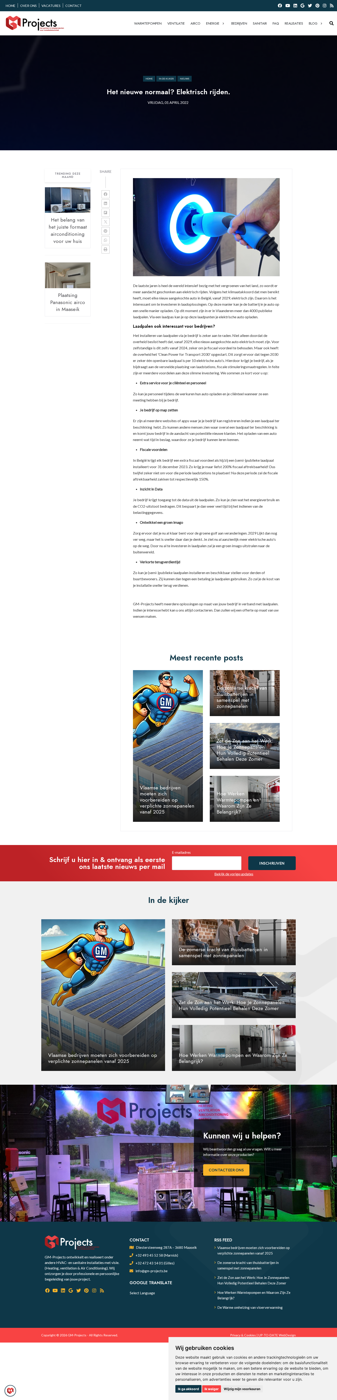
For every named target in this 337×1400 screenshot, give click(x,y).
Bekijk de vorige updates (233, 874)
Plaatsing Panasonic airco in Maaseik (67, 302)
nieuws (184, 78)
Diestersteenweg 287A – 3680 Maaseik (166, 1247)
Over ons (28, 6)
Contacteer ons (226, 1170)
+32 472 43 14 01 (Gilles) (154, 1263)
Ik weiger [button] (211, 1389)
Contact (73, 6)
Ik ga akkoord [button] (188, 1389)
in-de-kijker (166, 78)
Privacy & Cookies (243, 1335)
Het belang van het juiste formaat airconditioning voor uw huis (68, 230)
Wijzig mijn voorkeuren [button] (242, 1389)
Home (10, 6)
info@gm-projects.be (151, 1271)
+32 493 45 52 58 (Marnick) (156, 1255)
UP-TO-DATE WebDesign (277, 1335)
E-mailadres (181, 852)
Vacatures (51, 6)
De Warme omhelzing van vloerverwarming (250, 1307)
